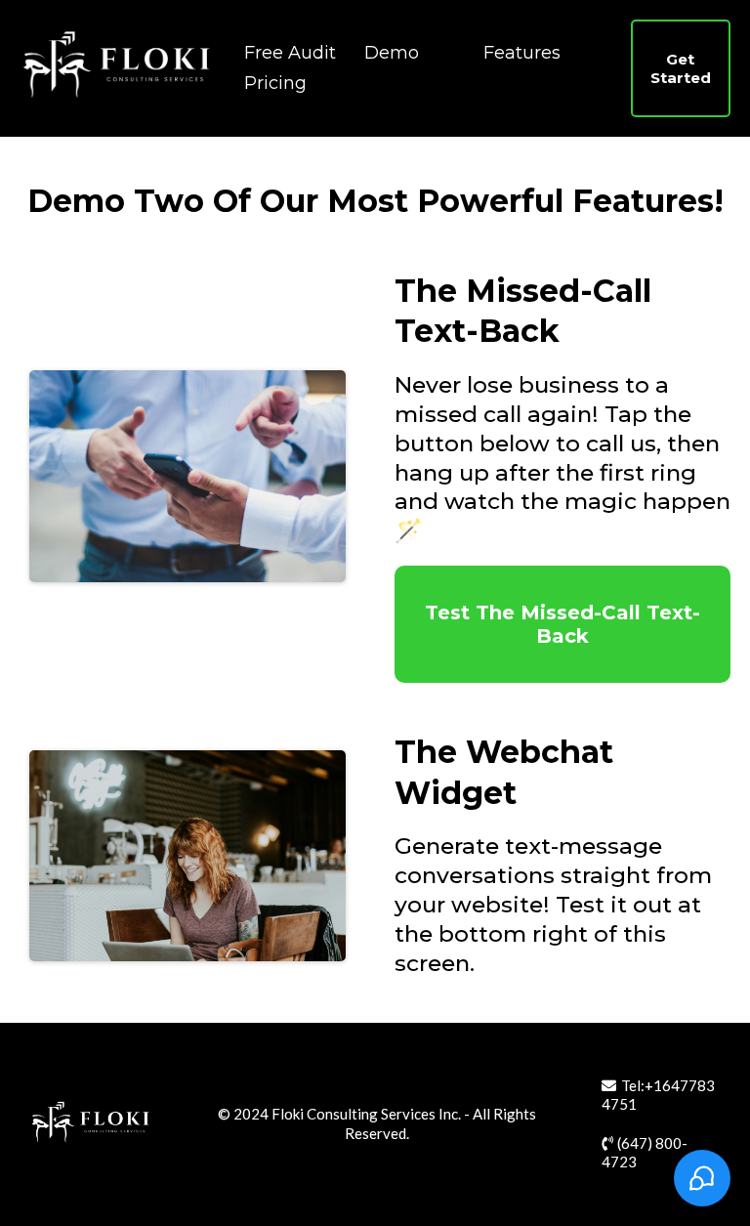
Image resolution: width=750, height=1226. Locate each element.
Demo (391, 52)
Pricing (275, 83)
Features (522, 52)
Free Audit (290, 52)
